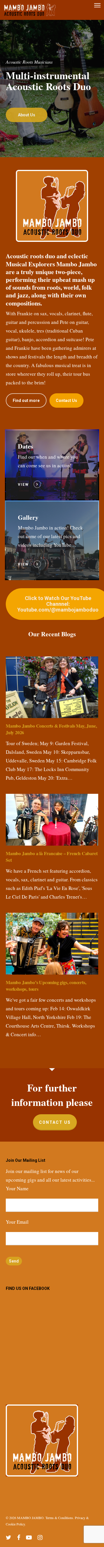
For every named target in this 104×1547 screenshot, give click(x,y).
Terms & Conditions (59, 1517)
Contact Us (55, 1122)
